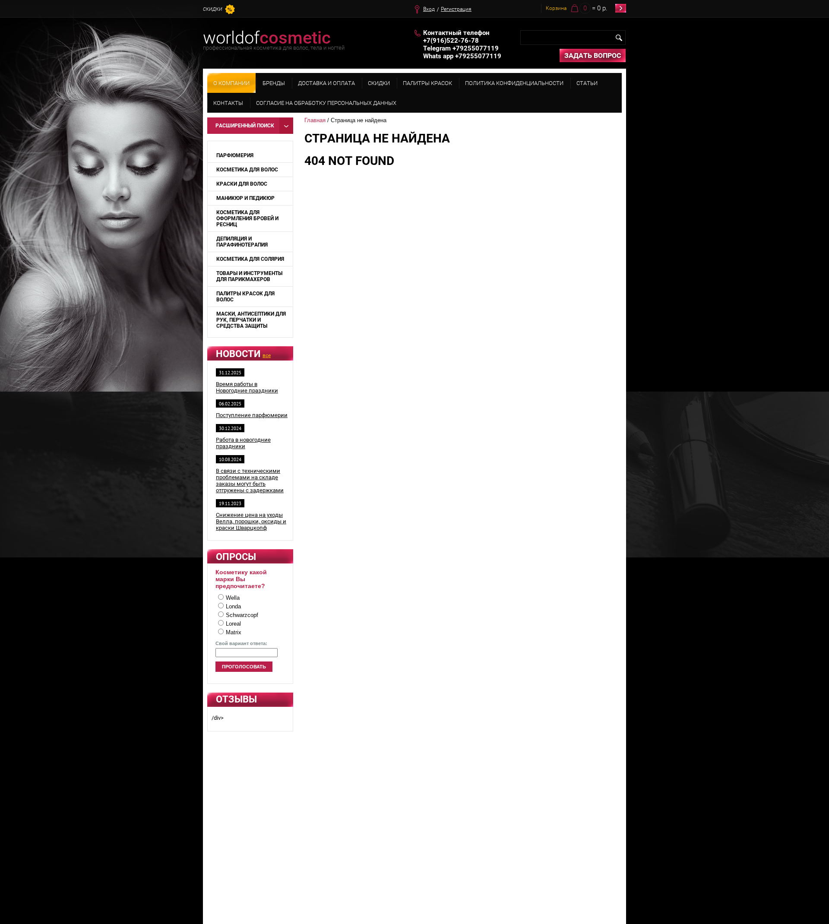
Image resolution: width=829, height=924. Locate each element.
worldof (267, 38)
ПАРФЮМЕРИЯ (234, 155)
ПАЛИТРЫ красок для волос (245, 297)
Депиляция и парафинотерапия (242, 242)
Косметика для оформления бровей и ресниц (247, 218)
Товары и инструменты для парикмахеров (249, 276)
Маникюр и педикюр (245, 198)
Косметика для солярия (250, 259)
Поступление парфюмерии (252, 415)
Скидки (212, 9)
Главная (315, 120)
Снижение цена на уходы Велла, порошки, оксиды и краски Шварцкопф (251, 521)
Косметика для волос (247, 170)
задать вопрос (592, 55)
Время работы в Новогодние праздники (247, 387)
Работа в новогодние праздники (243, 443)
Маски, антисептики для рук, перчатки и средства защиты (251, 320)
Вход (429, 9)
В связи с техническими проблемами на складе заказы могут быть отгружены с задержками (250, 481)
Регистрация (456, 9)
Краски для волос (241, 184)
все (267, 355)
